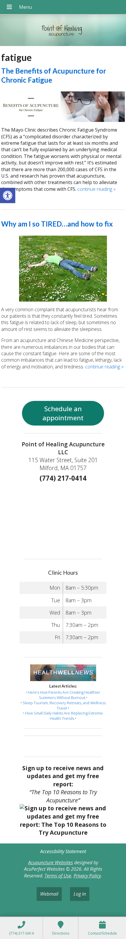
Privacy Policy (87, 875)
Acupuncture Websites (50, 862)
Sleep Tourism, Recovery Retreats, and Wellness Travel (64, 705)
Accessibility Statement (63, 851)
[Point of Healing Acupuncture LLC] (63, 31)
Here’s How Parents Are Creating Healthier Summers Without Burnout (64, 695)
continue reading (96, 189)
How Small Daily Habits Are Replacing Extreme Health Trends (64, 715)
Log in (80, 894)
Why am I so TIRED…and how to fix (57, 224)
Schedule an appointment (63, 413)
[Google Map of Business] (63, 518)
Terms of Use (58, 875)
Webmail (49, 894)
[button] (7, 195)
